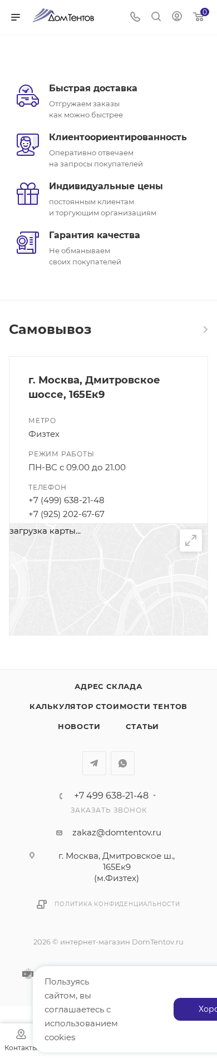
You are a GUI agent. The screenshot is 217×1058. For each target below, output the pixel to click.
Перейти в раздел (205, 329)
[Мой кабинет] (177, 17)
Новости (79, 726)
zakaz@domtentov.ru (116, 832)
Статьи (142, 726)
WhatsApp (123, 763)
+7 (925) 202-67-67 (66, 514)
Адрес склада (108, 686)
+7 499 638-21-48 (111, 795)
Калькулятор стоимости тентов (108, 706)
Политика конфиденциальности (117, 904)
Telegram (94, 763)
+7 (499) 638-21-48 (66, 500)
